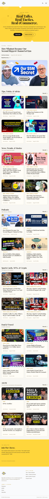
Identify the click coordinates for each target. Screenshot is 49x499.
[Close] (32, 240)
